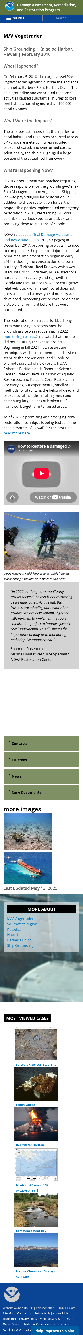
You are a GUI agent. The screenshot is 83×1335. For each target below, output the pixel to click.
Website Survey (50, 1319)
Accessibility (61, 1313)
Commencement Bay (31, 1231)
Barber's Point (19, 940)
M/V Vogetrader (20, 918)
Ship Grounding (20, 945)
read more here (17, 433)
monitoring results (20, 336)
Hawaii (12, 934)
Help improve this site (54, 1330)
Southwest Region (22, 924)
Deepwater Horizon (30, 1145)
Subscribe (42, 1313)
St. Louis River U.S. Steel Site (36, 1064)
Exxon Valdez (25, 1105)
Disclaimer (9, 1319)
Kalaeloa (14, 929)
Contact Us (24, 1313)
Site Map (8, 1313)
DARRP (28, 1308)
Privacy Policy (28, 1319)
